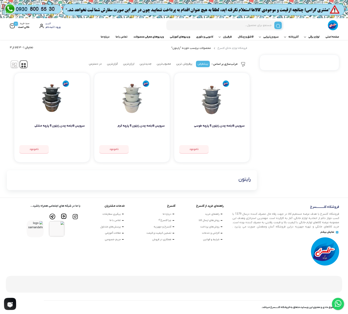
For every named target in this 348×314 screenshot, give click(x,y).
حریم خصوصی (113, 239)
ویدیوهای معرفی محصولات (149, 37)
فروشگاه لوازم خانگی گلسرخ (232, 48)
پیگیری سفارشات (112, 214)
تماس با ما (121, 37)
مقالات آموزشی (113, 233)
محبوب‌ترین (164, 64)
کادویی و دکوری (204, 37)
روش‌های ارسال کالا (209, 220)
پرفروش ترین (184, 64)
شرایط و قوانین (211, 239)
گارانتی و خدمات (211, 233)
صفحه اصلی (332, 37)
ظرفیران (227, 37)
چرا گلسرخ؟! (164, 220)
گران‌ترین (112, 64)
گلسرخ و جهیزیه (162, 226)
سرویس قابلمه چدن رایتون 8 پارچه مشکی (59, 126)
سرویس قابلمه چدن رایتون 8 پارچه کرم (141, 126)
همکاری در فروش (161, 239)
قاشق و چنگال (246, 37)
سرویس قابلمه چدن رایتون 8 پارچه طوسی (219, 126)
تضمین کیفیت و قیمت (159, 233)
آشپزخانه (293, 37)
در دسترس (95, 64)
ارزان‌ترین (128, 64)
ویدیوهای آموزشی (180, 37)
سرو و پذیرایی (271, 37)
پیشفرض (203, 64)
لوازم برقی (313, 37)
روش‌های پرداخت (210, 226)
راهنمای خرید (212, 214)
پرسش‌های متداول (110, 226)
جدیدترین (145, 64)
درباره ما (105, 37)
